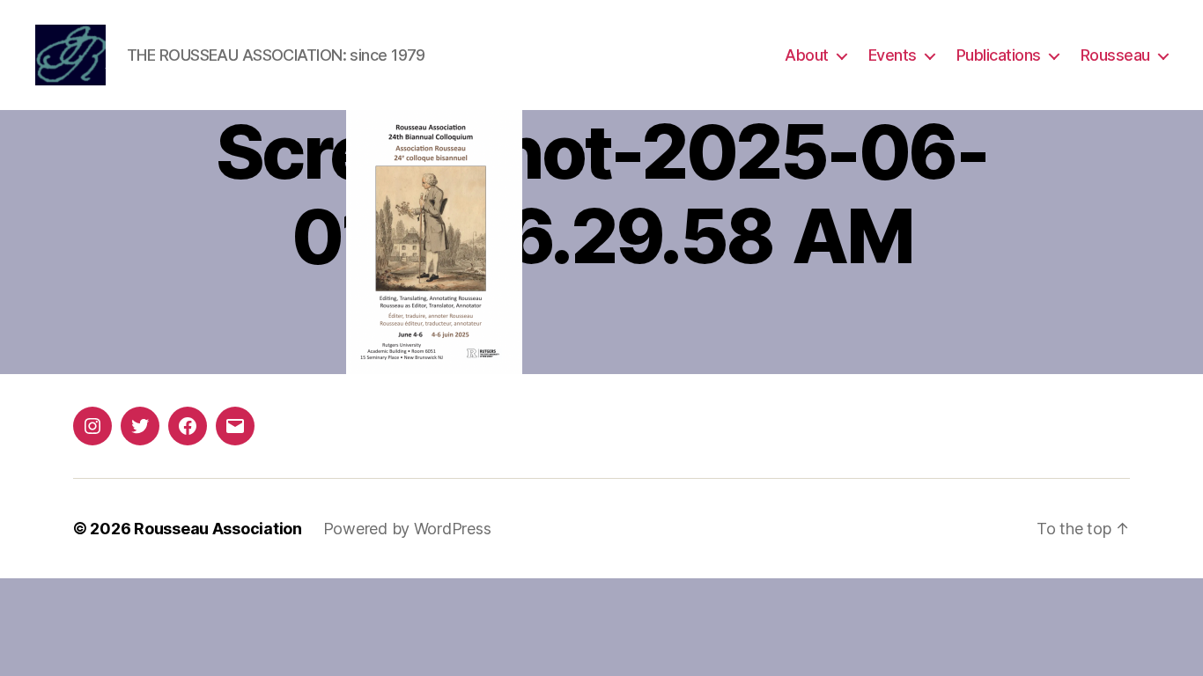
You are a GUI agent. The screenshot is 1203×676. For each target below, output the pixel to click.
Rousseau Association (218, 528)
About (807, 55)
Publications (998, 55)
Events (892, 55)
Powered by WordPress (407, 528)
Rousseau (1115, 55)
